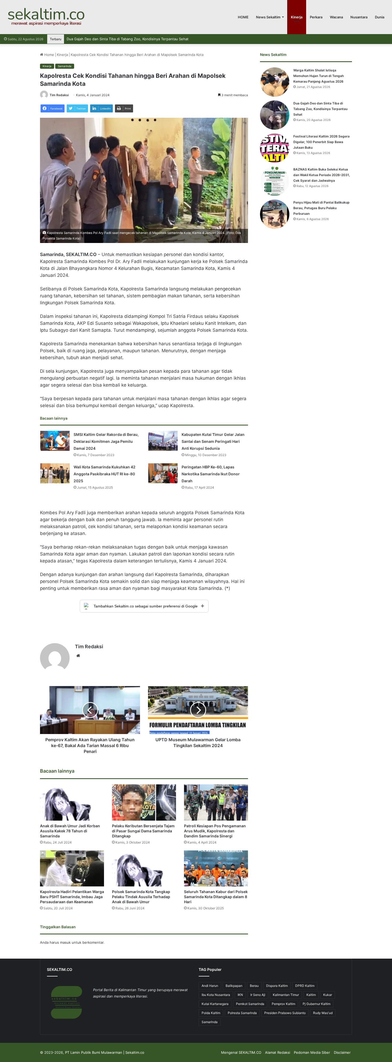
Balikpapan (234, 986)
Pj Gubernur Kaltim (316, 1004)
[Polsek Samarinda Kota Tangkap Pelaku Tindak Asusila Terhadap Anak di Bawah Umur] (144, 868)
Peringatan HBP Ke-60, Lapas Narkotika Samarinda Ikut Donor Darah (211, 474)
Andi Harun (210, 986)
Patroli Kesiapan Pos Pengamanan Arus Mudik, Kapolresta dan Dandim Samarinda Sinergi (215, 831)
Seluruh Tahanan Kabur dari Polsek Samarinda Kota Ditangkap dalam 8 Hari (216, 896)
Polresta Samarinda (242, 1013)
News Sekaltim (268, 17)
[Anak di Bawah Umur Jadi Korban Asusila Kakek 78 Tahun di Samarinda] (72, 802)
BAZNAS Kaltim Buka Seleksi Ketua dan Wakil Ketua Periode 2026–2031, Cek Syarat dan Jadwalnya (321, 175)
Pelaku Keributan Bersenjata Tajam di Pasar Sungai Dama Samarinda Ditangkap (143, 831)
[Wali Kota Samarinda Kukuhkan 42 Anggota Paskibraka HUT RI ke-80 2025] (55, 473)
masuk (65, 942)
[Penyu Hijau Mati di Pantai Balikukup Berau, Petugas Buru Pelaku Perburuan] (274, 214)
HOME (243, 17)
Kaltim (311, 995)
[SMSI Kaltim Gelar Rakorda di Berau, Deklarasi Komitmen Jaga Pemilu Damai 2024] (55, 441)
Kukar (327, 995)
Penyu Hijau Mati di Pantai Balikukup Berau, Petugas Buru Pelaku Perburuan (321, 208)
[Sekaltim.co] (46, 17)
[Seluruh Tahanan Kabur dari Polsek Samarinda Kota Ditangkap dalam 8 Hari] (216, 868)
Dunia (379, 17)
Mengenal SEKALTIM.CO (241, 1052)
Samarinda (64, 66)
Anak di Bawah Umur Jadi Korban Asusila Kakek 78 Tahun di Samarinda (70, 831)
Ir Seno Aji (257, 995)
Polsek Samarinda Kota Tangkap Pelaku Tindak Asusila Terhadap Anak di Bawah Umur (141, 896)
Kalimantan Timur (286, 995)
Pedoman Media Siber (312, 1052)
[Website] (78, 655)
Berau (254, 986)
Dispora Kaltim (277, 986)
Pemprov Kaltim (283, 1004)
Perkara (316, 17)
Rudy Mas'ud (323, 1013)
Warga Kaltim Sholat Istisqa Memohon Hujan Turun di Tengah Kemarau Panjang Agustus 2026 (318, 75)
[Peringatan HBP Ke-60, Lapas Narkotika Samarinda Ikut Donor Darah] (163, 473)
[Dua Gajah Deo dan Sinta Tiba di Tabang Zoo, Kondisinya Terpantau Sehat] (274, 115)
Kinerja (296, 17)
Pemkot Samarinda (250, 1004)
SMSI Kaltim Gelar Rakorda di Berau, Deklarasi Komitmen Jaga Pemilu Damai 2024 (106, 441)
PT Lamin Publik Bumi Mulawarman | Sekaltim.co (104, 1052)
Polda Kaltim (211, 1013)
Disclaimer (342, 1052)
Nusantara (358, 17)
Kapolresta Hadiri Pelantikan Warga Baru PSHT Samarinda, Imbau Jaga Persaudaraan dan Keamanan (72, 896)
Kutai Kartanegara (215, 1004)
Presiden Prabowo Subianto (285, 1013)
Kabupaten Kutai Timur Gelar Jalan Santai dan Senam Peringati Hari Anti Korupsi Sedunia (213, 441)
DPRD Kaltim (304, 986)
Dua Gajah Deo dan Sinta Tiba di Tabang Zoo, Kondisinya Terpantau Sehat (320, 108)
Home (48, 54)
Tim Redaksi (59, 95)
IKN (240, 995)
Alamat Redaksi (277, 1052)
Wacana (336, 17)
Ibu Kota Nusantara (216, 995)
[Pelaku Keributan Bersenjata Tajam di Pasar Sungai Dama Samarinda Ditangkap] (144, 802)
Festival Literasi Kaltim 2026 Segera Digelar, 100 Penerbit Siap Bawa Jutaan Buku (134, 39)
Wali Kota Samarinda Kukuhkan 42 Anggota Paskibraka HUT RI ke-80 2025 (104, 474)
